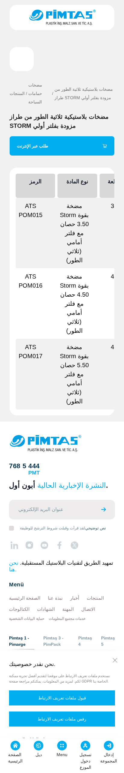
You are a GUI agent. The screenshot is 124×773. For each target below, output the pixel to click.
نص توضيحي (95, 528)
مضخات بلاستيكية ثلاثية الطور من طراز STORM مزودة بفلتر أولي (83, 93)
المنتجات (17, 93)
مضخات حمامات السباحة (35, 93)
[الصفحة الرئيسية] (62, 17)
